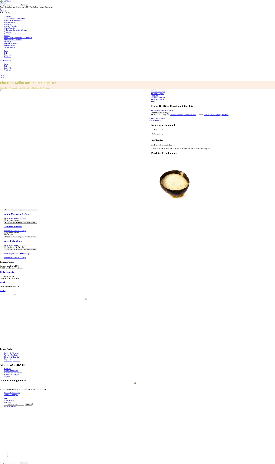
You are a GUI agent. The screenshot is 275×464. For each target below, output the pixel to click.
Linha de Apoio (7, 272)
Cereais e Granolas (176, 115)
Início (2, 88)
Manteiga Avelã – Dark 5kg (16, 253)
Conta (2, 291)
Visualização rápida (30, 210)
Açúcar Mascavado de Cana (16, 214)
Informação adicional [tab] (158, 118)
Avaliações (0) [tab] (156, 120)
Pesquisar (24, 5)
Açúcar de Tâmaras (13, 226)
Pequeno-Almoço (215, 115)
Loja (6, 88)
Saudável (225, 115)
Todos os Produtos (16, 88)
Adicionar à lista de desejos (160, 113)
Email (2, 282)
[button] (5, 459)
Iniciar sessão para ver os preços (162, 110)
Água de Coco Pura (13, 241)
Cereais (206, 115)
